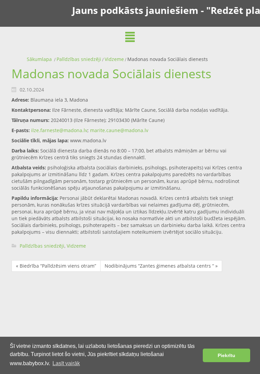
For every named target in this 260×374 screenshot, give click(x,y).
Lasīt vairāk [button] (66, 363)
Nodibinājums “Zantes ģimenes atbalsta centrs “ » (161, 266)
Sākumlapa (39, 59)
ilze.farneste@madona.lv (59, 130)
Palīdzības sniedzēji (79, 59)
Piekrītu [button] (226, 355)
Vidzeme (114, 59)
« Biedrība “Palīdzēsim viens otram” (56, 266)
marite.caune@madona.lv (119, 130)
